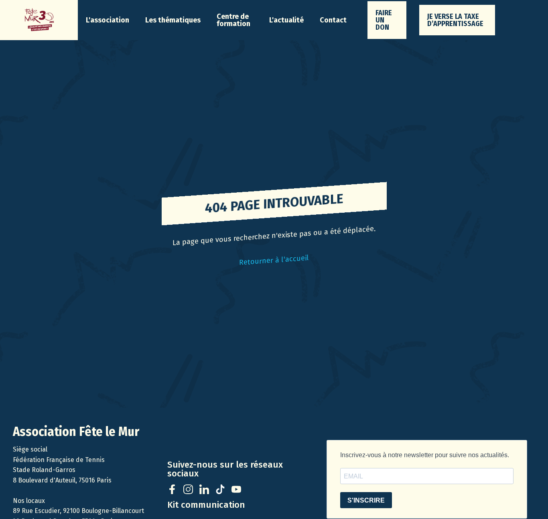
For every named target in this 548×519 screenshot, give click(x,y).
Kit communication (206, 505)
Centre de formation (233, 20)
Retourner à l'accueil (274, 260)
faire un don (383, 20)
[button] (107, 20)
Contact (333, 20)
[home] (39, 20)
